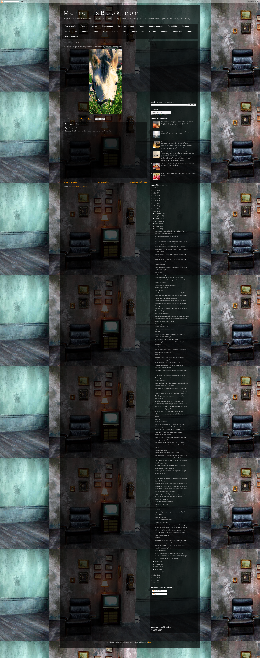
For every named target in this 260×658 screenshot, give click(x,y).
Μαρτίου (157, 567)
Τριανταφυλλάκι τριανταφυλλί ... (164, 233)
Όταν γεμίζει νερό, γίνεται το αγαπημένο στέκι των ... (170, 306)
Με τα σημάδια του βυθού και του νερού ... (167, 339)
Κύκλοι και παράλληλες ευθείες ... (165, 409)
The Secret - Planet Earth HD (163, 434)
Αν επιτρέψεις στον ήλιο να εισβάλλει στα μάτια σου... (171, 375)
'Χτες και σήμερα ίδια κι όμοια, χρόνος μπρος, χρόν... (170, 532)
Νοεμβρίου (158, 216)
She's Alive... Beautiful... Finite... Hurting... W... (169, 432)
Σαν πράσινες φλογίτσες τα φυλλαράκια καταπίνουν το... (171, 404)
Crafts (95, 31)
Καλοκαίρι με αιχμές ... (161, 269)
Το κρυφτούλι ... (159, 272)
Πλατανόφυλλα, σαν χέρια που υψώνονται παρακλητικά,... (172, 478)
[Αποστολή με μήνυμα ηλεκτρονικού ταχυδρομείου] (96, 119)
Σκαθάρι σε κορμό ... (161, 473)
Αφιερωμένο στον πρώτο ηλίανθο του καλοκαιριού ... (170, 442)
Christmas (164, 31)
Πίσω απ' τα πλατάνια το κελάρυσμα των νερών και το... (171, 483)
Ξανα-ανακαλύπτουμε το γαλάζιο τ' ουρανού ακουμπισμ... (172, 543)
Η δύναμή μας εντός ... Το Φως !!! (164, 385)
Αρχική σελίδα (70, 26)
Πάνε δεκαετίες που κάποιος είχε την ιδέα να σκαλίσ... (171, 303)
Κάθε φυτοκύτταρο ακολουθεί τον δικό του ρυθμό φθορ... (171, 308)
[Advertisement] (173, 57)
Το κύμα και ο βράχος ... (162, 275)
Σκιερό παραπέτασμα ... (162, 373)
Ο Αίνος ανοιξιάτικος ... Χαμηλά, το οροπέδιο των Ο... (170, 545)
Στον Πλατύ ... (159, 347)
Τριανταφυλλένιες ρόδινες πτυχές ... (165, 468)
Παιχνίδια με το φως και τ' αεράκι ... (165, 239)
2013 (155, 580)
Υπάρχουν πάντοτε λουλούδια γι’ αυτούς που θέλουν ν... (171, 460)
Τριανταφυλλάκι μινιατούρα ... (163, 367)
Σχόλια (156, 594)
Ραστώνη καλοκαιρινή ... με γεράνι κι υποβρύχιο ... (170, 365)
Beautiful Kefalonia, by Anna (163, 548)
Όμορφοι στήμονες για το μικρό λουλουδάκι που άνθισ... (171, 254)
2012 (155, 583)
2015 (155, 575)
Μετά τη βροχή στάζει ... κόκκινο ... (165, 378)
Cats (124, 31)
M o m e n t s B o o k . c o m (101, 12)
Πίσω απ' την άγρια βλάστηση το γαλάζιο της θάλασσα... (171, 486)
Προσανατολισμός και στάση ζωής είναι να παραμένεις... (171, 383)
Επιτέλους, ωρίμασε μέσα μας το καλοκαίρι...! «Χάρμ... (171, 393)
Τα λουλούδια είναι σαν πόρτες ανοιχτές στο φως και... (171, 465)
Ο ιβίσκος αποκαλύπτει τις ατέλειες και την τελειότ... (170, 357)
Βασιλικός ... (158, 447)
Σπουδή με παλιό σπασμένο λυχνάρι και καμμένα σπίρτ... (172, 316)
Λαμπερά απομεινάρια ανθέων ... (164, 329)
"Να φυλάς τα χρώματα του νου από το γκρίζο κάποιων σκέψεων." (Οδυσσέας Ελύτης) (177, 164)
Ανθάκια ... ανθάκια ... (161, 499)
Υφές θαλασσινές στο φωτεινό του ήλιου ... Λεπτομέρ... (171, 349)
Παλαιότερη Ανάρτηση (138, 182)
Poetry (141, 26)
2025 (155, 188)
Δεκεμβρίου (158, 213)
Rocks (189, 31)
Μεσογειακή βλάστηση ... (162, 287)
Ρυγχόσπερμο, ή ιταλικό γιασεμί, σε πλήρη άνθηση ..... (171, 494)
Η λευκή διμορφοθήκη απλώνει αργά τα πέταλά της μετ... (171, 556)
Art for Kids (172, 26)
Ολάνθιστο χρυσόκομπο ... (162, 535)
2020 (155, 201)
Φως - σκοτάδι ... (160, 398)
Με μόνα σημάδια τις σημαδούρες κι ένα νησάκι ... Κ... (171, 411)
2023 (155, 193)
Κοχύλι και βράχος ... (161, 450)
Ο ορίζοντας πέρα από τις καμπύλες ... (166, 298)
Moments (185, 26)
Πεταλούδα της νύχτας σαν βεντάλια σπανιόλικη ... (170, 427)
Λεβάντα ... (158, 509)
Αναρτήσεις (157, 590)
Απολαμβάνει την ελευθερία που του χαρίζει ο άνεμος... (171, 370)
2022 (155, 195)
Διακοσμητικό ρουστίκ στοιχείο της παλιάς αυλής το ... (170, 277)
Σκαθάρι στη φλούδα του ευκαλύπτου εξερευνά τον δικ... (171, 527)
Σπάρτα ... (158, 416)
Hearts (105, 31)
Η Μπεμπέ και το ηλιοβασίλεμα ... (165, 501)
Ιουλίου (157, 226)
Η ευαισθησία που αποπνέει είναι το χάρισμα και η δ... (171, 471)
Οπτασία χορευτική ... (161, 262)
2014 (155, 577)
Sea (142, 31)
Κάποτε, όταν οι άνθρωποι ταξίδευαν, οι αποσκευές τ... (171, 424)
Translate (165, 115)
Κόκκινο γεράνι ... (160, 251)
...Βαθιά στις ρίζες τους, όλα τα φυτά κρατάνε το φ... (170, 530)
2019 (155, 203)
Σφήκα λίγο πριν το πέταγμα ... (164, 336)
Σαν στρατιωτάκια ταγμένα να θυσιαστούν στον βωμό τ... (171, 445)
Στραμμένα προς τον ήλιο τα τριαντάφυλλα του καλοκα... (171, 259)
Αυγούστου (158, 223)
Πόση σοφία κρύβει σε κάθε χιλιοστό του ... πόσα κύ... (171, 246)
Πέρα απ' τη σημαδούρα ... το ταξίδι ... (166, 244)
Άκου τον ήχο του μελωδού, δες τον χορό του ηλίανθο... (171, 231)
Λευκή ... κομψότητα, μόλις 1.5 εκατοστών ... (168, 558)
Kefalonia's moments (126, 26)
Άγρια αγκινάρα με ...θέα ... (163, 440)
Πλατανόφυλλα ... (160, 481)
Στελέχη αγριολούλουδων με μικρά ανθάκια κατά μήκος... (171, 406)
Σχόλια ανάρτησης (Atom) (79, 186)
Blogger (150, 642)
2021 (155, 198)
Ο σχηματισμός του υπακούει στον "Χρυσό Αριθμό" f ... (171, 342)
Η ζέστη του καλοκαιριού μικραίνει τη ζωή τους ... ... (170, 334)
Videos (94, 26)
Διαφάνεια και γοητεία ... (162, 326)
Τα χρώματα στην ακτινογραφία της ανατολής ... (169, 401)
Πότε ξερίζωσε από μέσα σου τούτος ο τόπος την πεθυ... (171, 455)
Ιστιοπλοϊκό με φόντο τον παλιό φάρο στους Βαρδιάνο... (171, 293)
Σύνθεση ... (158, 419)
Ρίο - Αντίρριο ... (159, 290)
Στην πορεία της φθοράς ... (162, 313)
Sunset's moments (156, 26)
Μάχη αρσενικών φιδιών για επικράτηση (166, 236)
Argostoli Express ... (161, 264)
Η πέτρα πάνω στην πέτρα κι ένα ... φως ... (167, 452)
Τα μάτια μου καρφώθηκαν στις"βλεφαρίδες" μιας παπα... (171, 458)
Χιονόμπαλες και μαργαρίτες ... (164, 360)
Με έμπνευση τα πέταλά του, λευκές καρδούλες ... (169, 362)
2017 (155, 208)
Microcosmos (107, 26)
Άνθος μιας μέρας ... (161, 517)
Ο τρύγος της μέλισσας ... (162, 324)
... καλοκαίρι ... (159, 476)
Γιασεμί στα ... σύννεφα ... (162, 504)
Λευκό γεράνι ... (159, 514)
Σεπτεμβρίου (159, 221)
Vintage (85, 31)
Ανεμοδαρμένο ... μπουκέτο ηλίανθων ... (167, 257)
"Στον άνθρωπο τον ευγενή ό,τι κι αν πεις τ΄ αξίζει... (170, 396)
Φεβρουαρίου (159, 569)
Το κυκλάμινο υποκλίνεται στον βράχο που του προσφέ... (171, 249)
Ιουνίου (157, 229)
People (115, 31)
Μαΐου (157, 561)
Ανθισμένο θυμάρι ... (161, 507)
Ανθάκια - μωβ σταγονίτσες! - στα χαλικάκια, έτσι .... (170, 414)
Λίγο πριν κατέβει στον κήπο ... (164, 519)
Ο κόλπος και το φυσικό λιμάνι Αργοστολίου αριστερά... (171, 437)
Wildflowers (177, 31)
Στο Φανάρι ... (159, 344)
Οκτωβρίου (158, 218)
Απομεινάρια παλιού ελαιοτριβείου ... (165, 285)
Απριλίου (158, 564)
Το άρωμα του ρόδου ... (161, 421)
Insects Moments (71, 36)
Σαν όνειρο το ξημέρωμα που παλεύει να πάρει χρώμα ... (171, 540)
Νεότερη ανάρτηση (71, 182)
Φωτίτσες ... (158, 331)
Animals (152, 31)
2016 (155, 211)
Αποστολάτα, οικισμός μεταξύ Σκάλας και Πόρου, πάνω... (172, 489)
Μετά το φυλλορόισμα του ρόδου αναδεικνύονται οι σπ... (171, 311)
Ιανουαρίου (158, 572)
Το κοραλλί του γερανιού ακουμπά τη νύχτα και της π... (171, 388)
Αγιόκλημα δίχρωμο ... (161, 550)
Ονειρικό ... (158, 354)
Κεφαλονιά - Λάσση (160, 282)
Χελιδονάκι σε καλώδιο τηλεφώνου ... (166, 491)
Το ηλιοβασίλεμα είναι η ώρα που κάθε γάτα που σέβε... (171, 295)
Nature (67, 31)
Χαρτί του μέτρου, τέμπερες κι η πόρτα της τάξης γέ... (170, 512)
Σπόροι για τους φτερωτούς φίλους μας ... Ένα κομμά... (171, 525)
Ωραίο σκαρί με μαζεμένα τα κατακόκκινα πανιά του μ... (171, 267)
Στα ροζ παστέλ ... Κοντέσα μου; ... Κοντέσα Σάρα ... (170, 429)
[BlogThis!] (98, 119)
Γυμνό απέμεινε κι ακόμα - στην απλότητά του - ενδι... (171, 280)
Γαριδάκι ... (158, 538)
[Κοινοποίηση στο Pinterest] (104, 119)
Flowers (84, 26)
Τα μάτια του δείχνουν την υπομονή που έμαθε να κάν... (171, 241)
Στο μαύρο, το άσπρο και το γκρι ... (165, 321)
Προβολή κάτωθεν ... (161, 380)
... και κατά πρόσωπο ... (162, 522)
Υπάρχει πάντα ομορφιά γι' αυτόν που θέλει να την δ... (171, 300)
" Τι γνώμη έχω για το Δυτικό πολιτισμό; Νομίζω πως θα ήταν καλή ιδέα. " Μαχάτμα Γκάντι (177, 132)
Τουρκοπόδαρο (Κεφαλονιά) (163, 352)
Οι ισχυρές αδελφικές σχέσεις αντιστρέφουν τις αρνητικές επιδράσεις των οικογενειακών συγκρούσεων (178, 142)
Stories (134, 31)
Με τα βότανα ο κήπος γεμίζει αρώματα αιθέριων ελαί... (171, 496)
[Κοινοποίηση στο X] (100, 119)
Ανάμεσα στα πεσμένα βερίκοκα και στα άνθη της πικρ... (171, 391)
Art (76, 31)
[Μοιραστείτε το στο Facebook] (102, 119)
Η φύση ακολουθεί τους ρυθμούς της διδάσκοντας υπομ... (171, 318)
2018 (155, 206)
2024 (155, 190)
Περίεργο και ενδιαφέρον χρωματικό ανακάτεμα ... (169, 553)
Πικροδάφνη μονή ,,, (161, 463)
